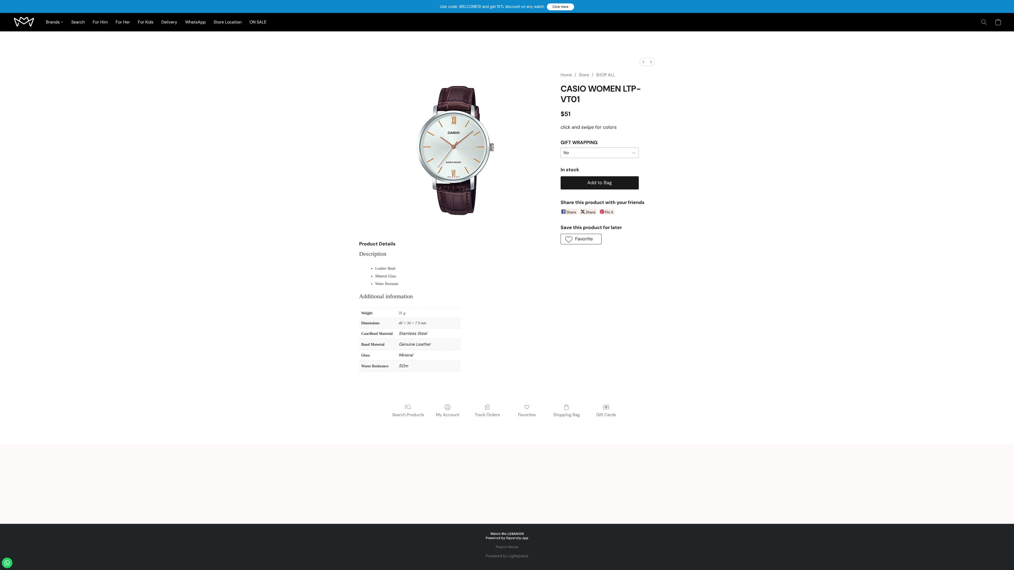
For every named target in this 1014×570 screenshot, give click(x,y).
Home (566, 75)
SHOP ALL (605, 75)
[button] (560, 6)
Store (584, 75)
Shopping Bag (566, 414)
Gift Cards (606, 414)
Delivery (169, 22)
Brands (53, 22)
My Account (447, 414)
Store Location (228, 22)
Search (78, 22)
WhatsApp (195, 22)
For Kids (145, 22)
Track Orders (487, 414)
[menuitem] (643, 62)
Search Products (408, 414)
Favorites (527, 414)
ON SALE (258, 22)
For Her (123, 22)
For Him (100, 22)
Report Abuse (507, 547)
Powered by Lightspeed (507, 556)
